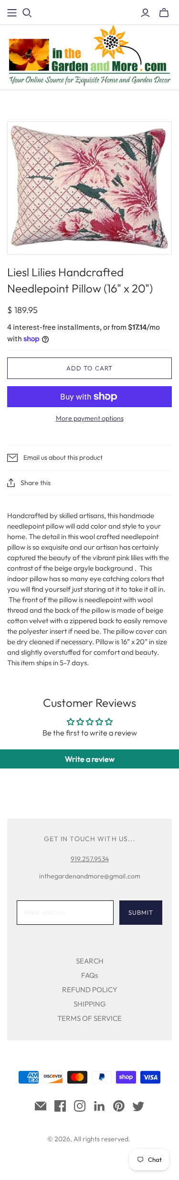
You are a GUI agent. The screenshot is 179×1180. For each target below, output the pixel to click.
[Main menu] (12, 13)
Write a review (90, 759)
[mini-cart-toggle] (164, 13)
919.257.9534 (90, 859)
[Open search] (27, 13)
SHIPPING (90, 1003)
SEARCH (90, 960)
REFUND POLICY (89, 989)
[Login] (145, 13)
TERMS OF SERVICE (89, 1018)
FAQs (89, 975)
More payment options (90, 418)
